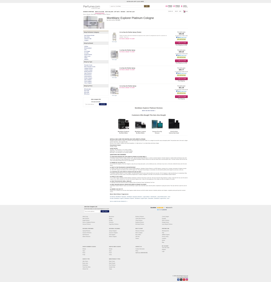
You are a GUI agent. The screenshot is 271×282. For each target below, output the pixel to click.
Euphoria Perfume (140, 222)
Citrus (110, 254)
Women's (88, 11)
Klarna (163, 240)
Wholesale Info (165, 230)
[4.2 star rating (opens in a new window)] (161, 207)
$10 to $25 (86, 90)
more (169, 196)
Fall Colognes (112, 234)
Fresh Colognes (88, 81)
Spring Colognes (113, 230)
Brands (123, 11)
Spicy (84, 250)
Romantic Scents (88, 65)
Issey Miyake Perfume (167, 224)
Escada (111, 220)
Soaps (110, 268)
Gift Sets (117, 11)
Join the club (130, 11)
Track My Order (165, 247)
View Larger (114, 41)
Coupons (86, 40)
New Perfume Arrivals (89, 35)
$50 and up (86, 94)
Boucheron (111, 216)
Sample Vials (112, 267)
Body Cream (112, 261)
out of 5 (169, 207)
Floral (84, 252)
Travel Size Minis (86, 267)
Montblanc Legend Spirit (141, 198)
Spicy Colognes (88, 79)
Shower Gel (85, 268)
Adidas (85, 57)
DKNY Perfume (165, 220)
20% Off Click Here (181, 39)
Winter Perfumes (86, 236)
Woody (84, 248)
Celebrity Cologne (88, 70)
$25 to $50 (86, 92)
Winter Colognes (113, 236)
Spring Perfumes (86, 230)
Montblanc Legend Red (160, 198)
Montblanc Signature (121, 196)
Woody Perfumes (88, 71)
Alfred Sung (85, 216)
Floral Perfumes (88, 74)
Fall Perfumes (86, 234)
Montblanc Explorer (129, 198)
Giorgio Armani (165, 222)
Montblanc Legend (119, 198)
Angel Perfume (86, 220)
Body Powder (112, 263)
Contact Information (140, 248)
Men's (99, 11)
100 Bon (86, 46)
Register (164, 249)
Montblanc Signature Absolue (134, 196)
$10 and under (87, 89)
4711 (85, 49)
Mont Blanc (111, 20)
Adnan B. (86, 59)
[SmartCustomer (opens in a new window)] (162, 210)
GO (147, 6)
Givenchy (111, 222)
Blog (163, 242)
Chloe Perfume (139, 220)
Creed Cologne (165, 216)
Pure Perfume (112, 265)
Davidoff (164, 218)
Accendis (86, 53)
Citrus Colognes (88, 83)
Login (163, 251)
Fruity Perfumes (88, 76)
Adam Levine (87, 56)
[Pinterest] (184, 279)
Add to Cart (182, 42)
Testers (137, 238)
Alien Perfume (86, 218)
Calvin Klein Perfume (140, 218)
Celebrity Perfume (88, 68)
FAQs (137, 250)
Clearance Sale (87, 38)
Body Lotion (85, 263)
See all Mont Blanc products (118, 201)
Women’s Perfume (140, 230)
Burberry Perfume (140, 216)
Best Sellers (109, 11)
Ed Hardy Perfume (140, 224)
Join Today (105, 211)
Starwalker (150, 198)
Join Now (102, 104)
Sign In (170, 11)
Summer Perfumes (87, 232)
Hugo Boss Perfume (113, 224)
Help (176, 11)
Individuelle (153, 196)
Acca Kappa (87, 51)
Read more (126, 37)
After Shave (85, 261)
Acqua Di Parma (88, 54)
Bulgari (110, 218)
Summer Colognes (113, 232)
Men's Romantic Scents (89, 66)
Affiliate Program (166, 234)
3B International (87, 48)
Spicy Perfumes (88, 73)
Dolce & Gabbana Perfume (89, 222)
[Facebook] (178, 279)
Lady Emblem (146, 196)
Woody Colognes (88, 78)
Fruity (84, 254)
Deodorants (85, 265)
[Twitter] (181, 279)
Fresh (110, 252)
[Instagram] (187, 279)
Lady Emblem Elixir (162, 196)
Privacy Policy (165, 236)
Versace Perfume (87, 224)
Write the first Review (148, 110)
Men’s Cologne (139, 232)
